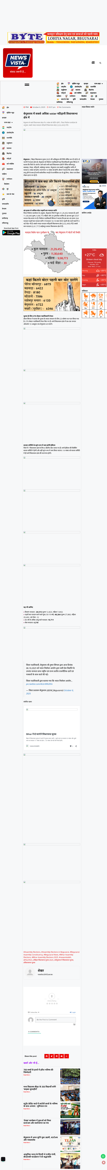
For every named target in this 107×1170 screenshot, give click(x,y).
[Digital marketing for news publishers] (94, 208)
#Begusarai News (51, 954)
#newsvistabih (65, 957)
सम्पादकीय (83, 99)
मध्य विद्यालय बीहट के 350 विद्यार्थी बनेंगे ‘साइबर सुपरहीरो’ (40, 1088)
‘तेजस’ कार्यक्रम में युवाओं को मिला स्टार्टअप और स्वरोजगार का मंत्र (37, 1121)
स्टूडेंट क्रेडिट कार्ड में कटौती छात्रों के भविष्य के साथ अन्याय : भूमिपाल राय (40, 1104)
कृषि (74, 99)
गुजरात (101, 99)
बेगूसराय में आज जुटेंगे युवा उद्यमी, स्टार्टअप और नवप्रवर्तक (41, 1138)
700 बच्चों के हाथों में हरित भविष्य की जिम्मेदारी (38, 1071)
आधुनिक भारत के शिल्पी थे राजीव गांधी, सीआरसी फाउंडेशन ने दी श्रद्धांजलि (40, 1155)
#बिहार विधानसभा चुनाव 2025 (43, 960)
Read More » (27, 1075)
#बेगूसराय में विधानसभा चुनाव (63, 960)
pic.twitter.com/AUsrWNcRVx (39, 683)
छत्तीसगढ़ (59, 102)
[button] (100, 62)
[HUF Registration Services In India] (94, 183)
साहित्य (59, 96)
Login (73, 1012)
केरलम (92, 99)
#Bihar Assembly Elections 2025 (45, 957)
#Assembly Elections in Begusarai (55, 952)
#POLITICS (28, 960)
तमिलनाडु (70, 102)
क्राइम (86, 84)
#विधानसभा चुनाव (29, 962)
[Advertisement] (53, 15)
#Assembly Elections (32, 952)
